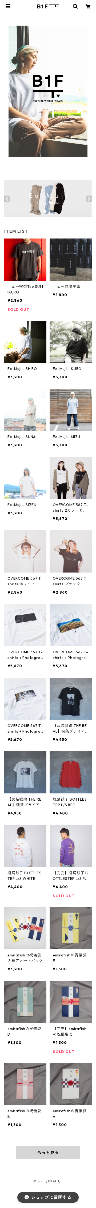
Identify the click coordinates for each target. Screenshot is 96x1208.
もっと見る (48, 1152)
